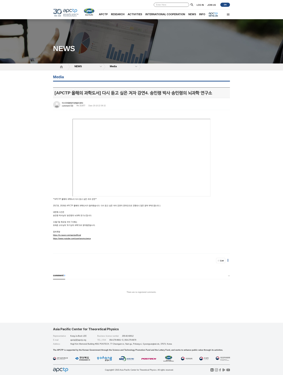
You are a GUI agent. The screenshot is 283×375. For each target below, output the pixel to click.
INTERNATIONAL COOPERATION (165, 14)
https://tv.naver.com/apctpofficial (67, 235)
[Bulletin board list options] (228, 260)
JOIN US (211, 5)
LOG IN (200, 5)
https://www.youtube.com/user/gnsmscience (72, 238)
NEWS (192, 14)
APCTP (103, 14)
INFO (202, 14)
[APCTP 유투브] (228, 369)
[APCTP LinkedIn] (212, 369)
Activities (135, 14)
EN (225, 5)
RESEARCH (118, 14)
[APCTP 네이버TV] (224, 369)
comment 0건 (67, 106)
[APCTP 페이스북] (220, 369)
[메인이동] (66, 14)
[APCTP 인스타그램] (216, 369)
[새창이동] (88, 12)
